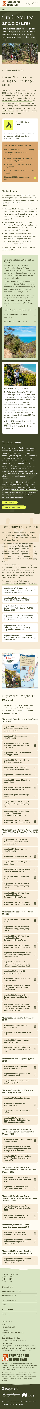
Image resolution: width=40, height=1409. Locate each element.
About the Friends (9, 1296)
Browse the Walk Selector (14, 507)
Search (28, 3)
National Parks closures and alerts (17, 310)
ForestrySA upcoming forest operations (15, 315)
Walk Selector (27, 487)
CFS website (16, 421)
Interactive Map (8, 250)
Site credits (19, 1404)
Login (32, 3)
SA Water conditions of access (16, 321)
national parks (8, 584)
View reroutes (10, 502)
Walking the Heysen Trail (12, 1291)
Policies (5, 1314)
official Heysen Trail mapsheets (24, 490)
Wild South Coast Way (16, 392)
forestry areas (20, 584)
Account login (7, 1309)
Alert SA (7, 424)
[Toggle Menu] (36, 9)
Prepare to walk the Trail (15, 70)
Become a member (9, 1300)
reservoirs (33, 584)
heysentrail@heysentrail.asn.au (13, 1332)
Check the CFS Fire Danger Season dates (17, 178)
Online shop (7, 1305)
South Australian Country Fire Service (17, 101)
